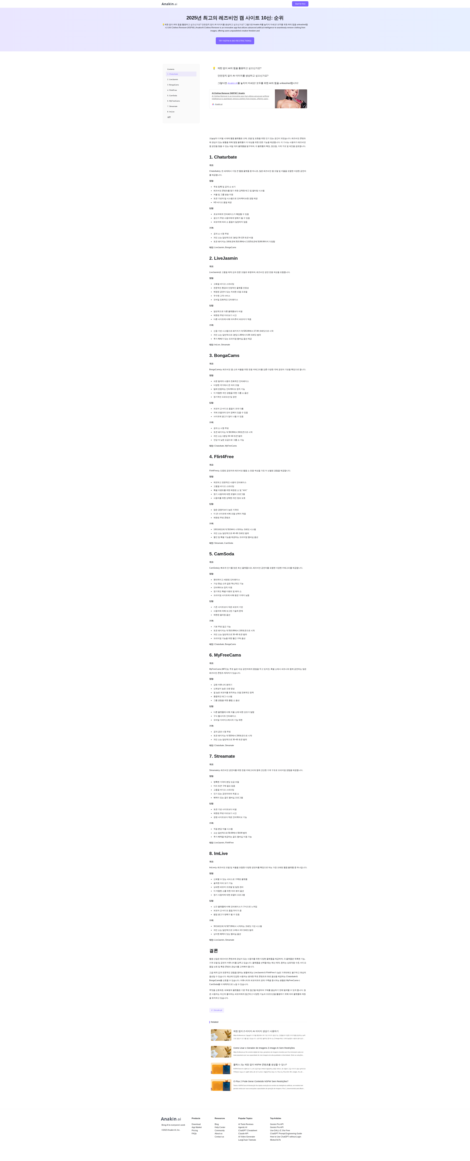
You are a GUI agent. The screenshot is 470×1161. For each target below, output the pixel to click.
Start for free (300, 4)
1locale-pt (217, 1010)
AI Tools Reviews (245, 1124)
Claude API (243, 1133)
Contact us (219, 1137)
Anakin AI (233, 83)
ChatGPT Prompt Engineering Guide (286, 1133)
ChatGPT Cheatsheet (247, 1130)
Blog (217, 1124)
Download (196, 1124)
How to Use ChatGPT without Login (285, 1137)
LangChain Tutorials (247, 1140)
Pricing (195, 1130)
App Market (197, 1127)
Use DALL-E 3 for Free (280, 1130)
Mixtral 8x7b (275, 1140)
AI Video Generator (246, 1137)
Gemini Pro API (276, 1124)
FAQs (194, 1133)
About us (218, 1133)
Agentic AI (242, 1127)
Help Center (220, 1127)
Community (220, 1130)
